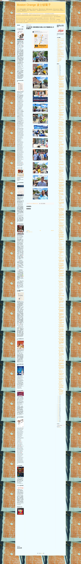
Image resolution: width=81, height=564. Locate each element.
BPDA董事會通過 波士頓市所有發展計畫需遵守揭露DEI (61, 232)
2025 (58, 66)
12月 (59, 70)
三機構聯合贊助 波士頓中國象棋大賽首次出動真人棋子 (61, 115)
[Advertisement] (20, 530)
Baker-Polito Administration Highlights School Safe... (60, 117)
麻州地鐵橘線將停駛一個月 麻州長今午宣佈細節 (61, 364)
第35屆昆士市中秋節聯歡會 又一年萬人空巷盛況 (61, 106)
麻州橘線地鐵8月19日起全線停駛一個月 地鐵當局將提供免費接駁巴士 (61, 314)
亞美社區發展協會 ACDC (61, 46)
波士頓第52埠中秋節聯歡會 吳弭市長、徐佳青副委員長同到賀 (61, 191)
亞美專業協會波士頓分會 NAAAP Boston (61, 51)
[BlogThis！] (42, 203)
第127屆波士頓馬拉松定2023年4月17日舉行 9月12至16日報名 (61, 180)
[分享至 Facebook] (43, 203)
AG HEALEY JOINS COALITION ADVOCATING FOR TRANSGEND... (61, 357)
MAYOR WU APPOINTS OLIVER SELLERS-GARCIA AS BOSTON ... (61, 287)
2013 (58, 412)
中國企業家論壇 (60, 59)
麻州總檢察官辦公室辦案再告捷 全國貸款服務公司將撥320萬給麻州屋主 (61, 215)
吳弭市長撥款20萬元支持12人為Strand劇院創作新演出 (61, 136)
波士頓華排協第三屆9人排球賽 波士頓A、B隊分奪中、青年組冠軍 (61, 252)
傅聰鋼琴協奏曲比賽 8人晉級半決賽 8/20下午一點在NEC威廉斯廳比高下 (61, 152)
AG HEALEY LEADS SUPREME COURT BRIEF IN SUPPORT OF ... (61, 162)
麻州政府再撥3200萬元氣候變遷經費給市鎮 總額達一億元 (61, 84)
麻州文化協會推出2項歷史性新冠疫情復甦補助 (61, 282)
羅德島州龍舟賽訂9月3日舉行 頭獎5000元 (61, 125)
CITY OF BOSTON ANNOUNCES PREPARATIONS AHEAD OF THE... (60, 284)
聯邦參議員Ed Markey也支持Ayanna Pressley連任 (61, 258)
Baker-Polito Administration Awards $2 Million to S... (60, 139)
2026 (58, 65)
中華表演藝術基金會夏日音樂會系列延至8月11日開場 (61, 323)
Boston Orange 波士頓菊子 (34, 4)
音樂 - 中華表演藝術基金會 (57, 16)
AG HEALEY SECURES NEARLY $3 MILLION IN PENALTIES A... (61, 142)
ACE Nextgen (59, 42)
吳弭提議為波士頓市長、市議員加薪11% (61, 263)
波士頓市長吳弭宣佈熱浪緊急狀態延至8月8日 (61, 308)
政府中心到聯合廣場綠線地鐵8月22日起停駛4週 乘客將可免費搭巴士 (61, 317)
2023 (58, 68)
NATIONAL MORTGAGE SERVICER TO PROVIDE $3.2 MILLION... (60, 197)
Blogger (42, 553)
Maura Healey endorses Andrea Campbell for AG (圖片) (60, 305)
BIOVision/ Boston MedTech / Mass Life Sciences (43, 19)
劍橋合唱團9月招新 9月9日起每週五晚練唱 (61, 103)
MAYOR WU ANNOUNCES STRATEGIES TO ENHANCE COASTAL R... (60, 244)
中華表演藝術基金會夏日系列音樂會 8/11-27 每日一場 (61, 250)
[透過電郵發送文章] (39, 203)
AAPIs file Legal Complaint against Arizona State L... (60, 212)
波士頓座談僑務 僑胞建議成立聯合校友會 (61, 131)
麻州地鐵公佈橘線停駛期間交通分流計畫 (61, 234)
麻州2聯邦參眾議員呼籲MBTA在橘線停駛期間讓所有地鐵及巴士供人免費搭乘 (61, 339)
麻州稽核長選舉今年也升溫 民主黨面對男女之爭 (61, 271)
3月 (58, 400)
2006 (58, 420)
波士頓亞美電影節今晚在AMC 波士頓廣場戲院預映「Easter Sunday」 (61, 368)
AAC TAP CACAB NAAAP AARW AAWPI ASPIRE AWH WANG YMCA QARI (50, 15)
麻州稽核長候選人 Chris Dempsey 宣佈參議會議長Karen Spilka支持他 (61, 298)
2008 (58, 418)
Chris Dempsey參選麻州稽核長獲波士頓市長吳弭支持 (61, 274)
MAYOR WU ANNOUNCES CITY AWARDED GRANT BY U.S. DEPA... (61, 167)
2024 (58, 67)
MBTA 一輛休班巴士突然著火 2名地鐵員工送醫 (61, 337)
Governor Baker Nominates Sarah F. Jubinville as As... (61, 177)
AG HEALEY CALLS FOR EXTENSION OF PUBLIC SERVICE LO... (60, 393)
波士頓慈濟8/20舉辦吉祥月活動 (61, 230)
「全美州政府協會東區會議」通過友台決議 (61, 200)
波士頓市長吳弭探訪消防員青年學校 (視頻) (61, 276)
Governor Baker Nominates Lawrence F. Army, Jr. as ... (61, 206)
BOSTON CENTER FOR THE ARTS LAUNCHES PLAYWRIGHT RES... (61, 174)
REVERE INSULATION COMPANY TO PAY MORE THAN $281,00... (61, 110)
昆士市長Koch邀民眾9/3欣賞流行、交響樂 (61, 218)
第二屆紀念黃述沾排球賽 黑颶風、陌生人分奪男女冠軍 (61, 374)
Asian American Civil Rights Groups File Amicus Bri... (61, 377)
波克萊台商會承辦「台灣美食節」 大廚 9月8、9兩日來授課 (61, 188)
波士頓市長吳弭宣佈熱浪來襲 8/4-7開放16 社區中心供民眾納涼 (61, 360)
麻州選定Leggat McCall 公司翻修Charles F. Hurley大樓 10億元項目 (61, 122)
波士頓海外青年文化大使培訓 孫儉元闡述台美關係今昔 (61, 79)
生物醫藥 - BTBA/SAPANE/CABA (32, 19)
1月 (58, 402)
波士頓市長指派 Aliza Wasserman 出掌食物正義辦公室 (61, 334)
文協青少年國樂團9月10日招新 (61, 101)
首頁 (40, 230)
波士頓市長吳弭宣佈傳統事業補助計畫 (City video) (61, 183)
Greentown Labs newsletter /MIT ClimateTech (21, 19)
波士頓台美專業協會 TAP (61, 52)
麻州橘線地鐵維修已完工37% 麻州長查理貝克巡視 (61, 99)
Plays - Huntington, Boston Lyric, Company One (47, 16)
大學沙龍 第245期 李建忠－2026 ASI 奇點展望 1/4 (22, 22)
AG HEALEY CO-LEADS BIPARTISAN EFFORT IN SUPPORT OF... (61, 90)
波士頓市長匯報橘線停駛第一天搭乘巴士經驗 (61, 145)
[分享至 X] (42, 203)
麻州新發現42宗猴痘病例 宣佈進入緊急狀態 (61, 332)
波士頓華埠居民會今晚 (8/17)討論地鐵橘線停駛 (61, 220)
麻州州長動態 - (58, 19)
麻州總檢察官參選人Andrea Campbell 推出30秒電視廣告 (61, 194)
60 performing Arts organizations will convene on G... (60, 97)
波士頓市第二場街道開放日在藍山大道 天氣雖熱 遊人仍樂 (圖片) (61, 302)
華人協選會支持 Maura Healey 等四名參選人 (61, 294)
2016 (58, 409)
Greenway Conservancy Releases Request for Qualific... (60, 155)
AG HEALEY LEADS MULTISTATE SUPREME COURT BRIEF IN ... (60, 381)
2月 (58, 401)
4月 (58, 399)
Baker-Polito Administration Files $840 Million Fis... (61, 82)
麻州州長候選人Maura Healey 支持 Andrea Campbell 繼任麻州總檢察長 (61, 385)
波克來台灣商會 (60, 58)
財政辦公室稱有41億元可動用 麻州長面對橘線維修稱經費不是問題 (61, 342)
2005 (58, 421)
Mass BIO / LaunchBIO (52, 19)
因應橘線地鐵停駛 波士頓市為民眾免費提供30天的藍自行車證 (61, 237)
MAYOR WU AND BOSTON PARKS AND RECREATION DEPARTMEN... (61, 147)
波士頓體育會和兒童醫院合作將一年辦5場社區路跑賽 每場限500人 (61, 261)
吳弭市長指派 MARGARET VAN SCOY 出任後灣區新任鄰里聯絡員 (60, 390)
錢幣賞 (58, 61)
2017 (58, 408)
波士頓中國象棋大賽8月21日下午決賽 (61, 150)
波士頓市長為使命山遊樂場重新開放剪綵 (61, 325)
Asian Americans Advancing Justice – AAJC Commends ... (61, 279)
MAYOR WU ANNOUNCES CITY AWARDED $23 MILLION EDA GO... (61, 223)
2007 (58, 419)
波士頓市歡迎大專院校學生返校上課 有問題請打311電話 (61, 77)
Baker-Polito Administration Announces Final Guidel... (60, 255)
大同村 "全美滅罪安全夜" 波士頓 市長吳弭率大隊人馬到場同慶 (61, 351)
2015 (58, 410)
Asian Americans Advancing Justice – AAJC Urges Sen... (61, 346)
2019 (58, 406)
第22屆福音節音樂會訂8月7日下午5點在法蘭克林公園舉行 (61, 329)
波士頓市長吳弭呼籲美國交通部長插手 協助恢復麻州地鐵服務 (61, 87)
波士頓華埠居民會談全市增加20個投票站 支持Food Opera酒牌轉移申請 (61, 354)
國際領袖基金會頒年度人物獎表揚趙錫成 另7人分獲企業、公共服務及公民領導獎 (61, 311)
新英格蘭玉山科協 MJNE (61, 53)
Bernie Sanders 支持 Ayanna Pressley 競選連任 (61, 228)
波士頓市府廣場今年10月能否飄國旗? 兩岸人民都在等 (61, 320)
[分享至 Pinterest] (44, 203)
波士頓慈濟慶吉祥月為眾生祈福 (61, 129)
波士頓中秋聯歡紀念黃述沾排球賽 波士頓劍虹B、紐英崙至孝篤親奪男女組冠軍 (61, 209)
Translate (60, 427)
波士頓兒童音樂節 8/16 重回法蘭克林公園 (61, 388)
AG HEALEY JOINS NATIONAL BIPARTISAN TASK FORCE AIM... (60, 371)
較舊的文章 (52, 230)
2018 (58, 407)
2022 (58, 69)
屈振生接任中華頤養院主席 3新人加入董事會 (61, 296)
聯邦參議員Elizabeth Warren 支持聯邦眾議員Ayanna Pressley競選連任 (61, 348)
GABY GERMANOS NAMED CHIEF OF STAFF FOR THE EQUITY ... (61, 290)
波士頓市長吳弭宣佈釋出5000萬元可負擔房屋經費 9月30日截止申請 (61, 203)
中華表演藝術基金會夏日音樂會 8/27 (61, 112)
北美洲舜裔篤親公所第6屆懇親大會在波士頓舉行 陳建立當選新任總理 (61, 185)
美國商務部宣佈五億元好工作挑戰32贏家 (61, 365)
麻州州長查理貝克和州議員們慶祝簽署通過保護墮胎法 (61, 266)
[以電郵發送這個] (41, 203)
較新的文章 (28, 230)
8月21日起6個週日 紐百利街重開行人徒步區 (61, 240)
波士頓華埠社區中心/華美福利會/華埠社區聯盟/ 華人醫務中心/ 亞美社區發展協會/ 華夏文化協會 (28, 15)
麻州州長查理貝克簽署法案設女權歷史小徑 (61, 165)
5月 (58, 398)
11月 (58, 71)
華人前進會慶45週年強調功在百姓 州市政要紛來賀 (61, 379)
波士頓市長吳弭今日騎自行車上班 (61, 247)
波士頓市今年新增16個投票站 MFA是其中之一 (61, 134)
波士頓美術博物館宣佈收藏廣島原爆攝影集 (61, 327)
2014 (58, 411)
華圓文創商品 (59, 60)
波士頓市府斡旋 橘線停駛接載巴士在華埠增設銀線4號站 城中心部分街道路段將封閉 (61, 171)
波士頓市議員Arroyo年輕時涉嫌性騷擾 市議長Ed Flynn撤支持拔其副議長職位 (61, 93)
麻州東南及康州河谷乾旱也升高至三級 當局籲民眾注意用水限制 (61, 268)
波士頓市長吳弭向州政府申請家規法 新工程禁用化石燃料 (61, 226)
